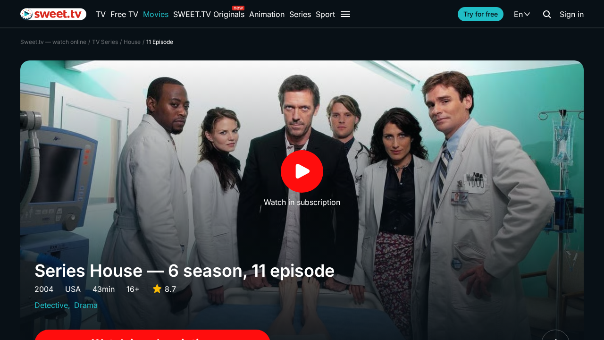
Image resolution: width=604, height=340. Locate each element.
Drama (86, 305)
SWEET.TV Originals (208, 14)
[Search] (547, 14)
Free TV (124, 14)
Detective (51, 305)
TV (101, 14)
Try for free (480, 14)
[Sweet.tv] (53, 14)
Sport (325, 14)
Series (300, 14)
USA (73, 289)
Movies (155, 14)
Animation (267, 14)
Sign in (572, 14)
